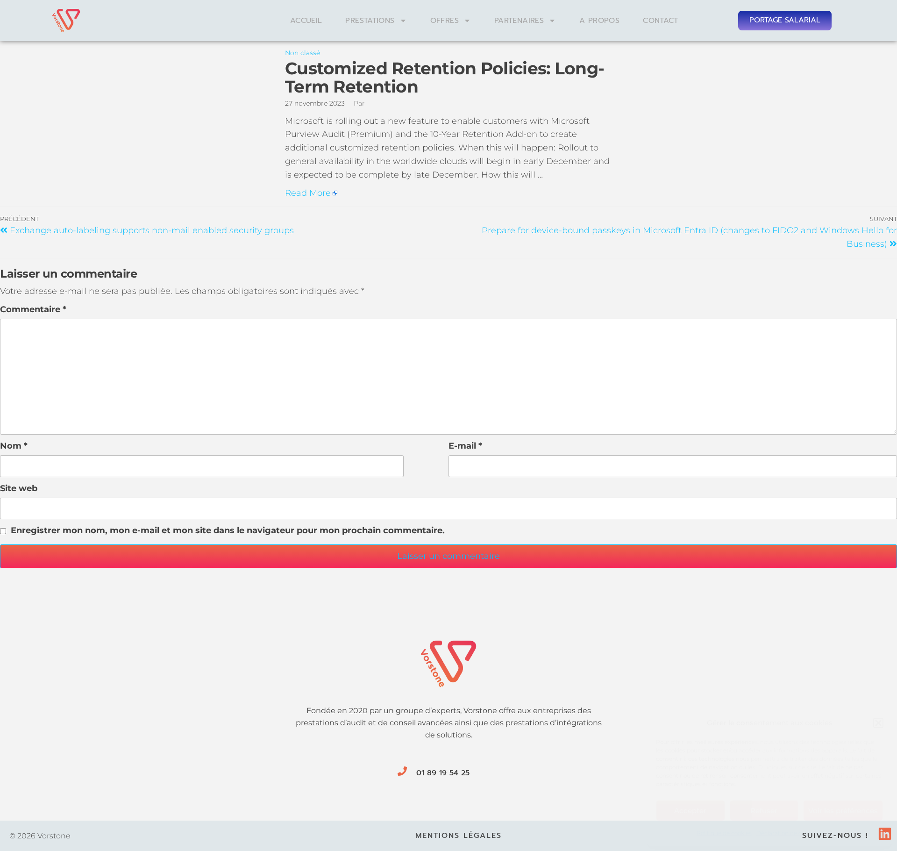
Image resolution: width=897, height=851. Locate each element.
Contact (660, 20)
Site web (18, 488)
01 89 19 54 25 (443, 773)
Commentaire (33, 309)
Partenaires (519, 20)
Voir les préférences (843, 810)
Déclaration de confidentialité (797, 833)
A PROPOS (599, 20)
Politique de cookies (724, 833)
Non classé (302, 53)
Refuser (763, 810)
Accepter (690, 810)
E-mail (465, 446)
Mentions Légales (458, 835)
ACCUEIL (306, 20)
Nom (14, 446)
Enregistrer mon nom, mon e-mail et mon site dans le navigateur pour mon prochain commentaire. (228, 530)
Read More (308, 193)
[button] (878, 723)
